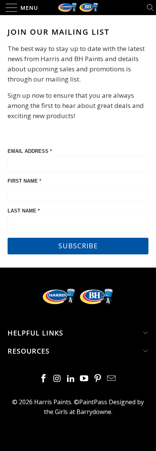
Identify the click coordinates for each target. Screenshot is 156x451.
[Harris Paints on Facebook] (44, 379)
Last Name (24, 211)
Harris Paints (52, 402)
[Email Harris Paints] (111, 379)
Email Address (30, 151)
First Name (24, 181)
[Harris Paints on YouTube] (84, 379)
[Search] (151, 7)
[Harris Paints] (78, 7)
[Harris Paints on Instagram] (57, 379)
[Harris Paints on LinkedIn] (70, 379)
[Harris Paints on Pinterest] (98, 379)
